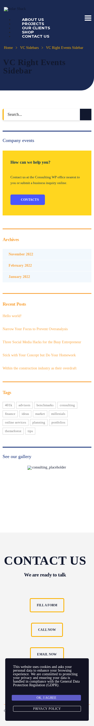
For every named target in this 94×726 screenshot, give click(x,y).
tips (30, 431)
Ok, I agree (46, 698)
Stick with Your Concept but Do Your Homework (39, 355)
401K (8, 405)
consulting (67, 405)
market (40, 414)
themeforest (13, 431)
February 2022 (20, 265)
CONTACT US (35, 36)
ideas (25, 414)
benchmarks (45, 405)
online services (15, 422)
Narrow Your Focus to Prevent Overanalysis (35, 329)
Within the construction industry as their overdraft (40, 368)
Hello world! (12, 316)
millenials (58, 414)
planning (38, 422)
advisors (24, 405)
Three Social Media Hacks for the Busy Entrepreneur (42, 342)
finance (10, 414)
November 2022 (21, 254)
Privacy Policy (47, 709)
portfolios (58, 422)
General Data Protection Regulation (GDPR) (46, 683)
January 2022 (19, 277)
